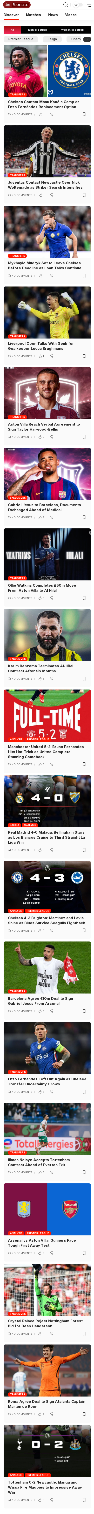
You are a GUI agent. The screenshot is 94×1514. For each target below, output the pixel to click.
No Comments (22, 114)
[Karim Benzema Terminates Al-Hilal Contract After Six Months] (47, 635)
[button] (65, 5)
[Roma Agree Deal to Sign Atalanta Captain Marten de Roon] (47, 1370)
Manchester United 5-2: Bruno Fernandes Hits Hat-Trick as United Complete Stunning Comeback (46, 751)
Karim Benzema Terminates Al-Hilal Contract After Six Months (40, 668)
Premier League (20, 39)
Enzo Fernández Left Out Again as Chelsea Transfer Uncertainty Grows (47, 1081)
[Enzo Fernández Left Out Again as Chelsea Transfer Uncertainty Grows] (47, 1048)
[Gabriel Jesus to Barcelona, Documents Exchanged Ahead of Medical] (47, 474)
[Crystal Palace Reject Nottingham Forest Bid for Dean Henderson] (47, 1290)
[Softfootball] (17, 4)
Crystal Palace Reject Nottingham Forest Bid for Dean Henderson (45, 1323)
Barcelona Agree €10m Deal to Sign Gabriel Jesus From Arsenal (40, 1001)
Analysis (16, 739)
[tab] (12, 30)
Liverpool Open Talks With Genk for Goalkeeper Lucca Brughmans (41, 346)
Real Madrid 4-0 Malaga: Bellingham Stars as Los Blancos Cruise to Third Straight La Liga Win (46, 837)
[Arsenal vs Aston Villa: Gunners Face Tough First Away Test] (47, 1209)
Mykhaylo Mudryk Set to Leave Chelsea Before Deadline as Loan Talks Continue (44, 265)
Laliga (52, 39)
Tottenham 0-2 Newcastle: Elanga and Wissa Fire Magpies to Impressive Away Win (45, 1487)
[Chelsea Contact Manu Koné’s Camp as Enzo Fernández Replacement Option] (47, 71)
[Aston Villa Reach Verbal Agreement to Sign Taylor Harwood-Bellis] (47, 393)
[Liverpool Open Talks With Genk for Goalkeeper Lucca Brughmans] (47, 312)
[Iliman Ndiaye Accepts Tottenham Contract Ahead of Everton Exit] (47, 1129)
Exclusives (18, 497)
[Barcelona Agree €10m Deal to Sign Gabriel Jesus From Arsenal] (47, 967)
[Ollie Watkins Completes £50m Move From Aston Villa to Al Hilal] (47, 554)
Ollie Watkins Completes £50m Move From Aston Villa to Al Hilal (42, 588)
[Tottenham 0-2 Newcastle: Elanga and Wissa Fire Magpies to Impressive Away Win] (47, 1451)
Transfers (17, 94)
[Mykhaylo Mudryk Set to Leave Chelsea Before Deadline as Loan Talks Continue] (47, 232)
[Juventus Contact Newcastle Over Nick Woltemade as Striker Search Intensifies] (47, 151)
